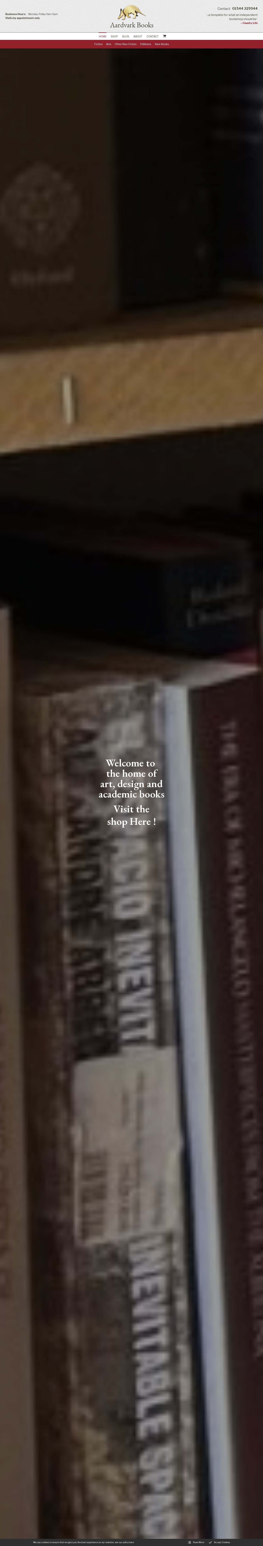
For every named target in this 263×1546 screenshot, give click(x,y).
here (131, 1542)
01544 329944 (238, 8)
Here (140, 821)
